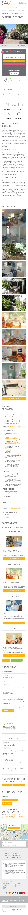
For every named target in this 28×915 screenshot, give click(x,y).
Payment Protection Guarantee (13, 79)
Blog (6, 887)
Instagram (19, 883)
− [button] (1, 827)
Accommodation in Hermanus (17, 10)
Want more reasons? (19, 877)
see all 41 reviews (8, 710)
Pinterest (19, 885)
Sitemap (7, 912)
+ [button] (1, 825)
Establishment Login (16, 857)
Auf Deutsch (14, 73)
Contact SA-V (7, 853)
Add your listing (14, 906)
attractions (13, 800)
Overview (4, 45)
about (5, 800)
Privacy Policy (7, 855)
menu (22, 3)
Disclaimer (14, 853)
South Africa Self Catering (12, 815)
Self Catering (7, 785)
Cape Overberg (6, 15)
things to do (7, 803)
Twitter (6, 885)
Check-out (19, 56)
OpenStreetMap (25, 839)
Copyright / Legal (16, 855)
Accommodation (14, 13)
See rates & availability (14, 558)
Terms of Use (7, 857)
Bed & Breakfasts (19, 785)
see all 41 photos (14, 398)
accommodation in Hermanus (17, 133)
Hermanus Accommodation (17, 15)
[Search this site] (20, 3)
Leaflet (20, 839)
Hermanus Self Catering (14, 818)
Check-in (9, 56)
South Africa (5, 13)
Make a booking (14, 827)
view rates (6, 660)
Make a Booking (21, 45)
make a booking (16, 660)
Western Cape (22, 13)
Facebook (7, 883)
